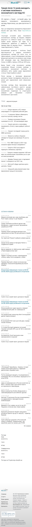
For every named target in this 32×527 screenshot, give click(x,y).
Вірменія (28, 403)
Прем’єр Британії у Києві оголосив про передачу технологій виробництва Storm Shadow (14, 263)
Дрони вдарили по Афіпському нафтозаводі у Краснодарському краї (15, 250)
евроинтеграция (12, 101)
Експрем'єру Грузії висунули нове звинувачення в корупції (12, 336)
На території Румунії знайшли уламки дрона (15, 238)
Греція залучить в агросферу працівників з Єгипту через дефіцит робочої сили (15, 126)
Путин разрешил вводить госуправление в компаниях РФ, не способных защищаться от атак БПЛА (16, 376)
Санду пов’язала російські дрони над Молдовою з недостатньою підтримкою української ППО (14, 225)
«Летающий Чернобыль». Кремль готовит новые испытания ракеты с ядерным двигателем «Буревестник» (14, 368)
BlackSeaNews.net (17, 504)
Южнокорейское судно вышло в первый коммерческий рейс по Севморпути (14, 308)
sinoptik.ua (18, 460)
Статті (3, 497)
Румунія (29, 236)
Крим (29, 319)
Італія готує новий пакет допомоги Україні (15, 297)
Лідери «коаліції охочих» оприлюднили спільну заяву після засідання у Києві (14, 256)
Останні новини (7, 211)
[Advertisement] (16, 191)
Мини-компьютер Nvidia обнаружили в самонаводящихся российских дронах (14, 391)
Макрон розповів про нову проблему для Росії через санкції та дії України (14, 218)
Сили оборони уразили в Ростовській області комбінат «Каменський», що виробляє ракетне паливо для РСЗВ (13, 421)
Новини (3, 494)
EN (28, 2)
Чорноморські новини (23, 493)
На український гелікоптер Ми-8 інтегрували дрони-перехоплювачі (15, 315)
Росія (29, 215)
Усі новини (27, 426)
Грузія (29, 333)
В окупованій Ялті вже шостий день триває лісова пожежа (15, 321)
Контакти (4, 506)
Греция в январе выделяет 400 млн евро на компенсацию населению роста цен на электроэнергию (16, 154)
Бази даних (5, 499)
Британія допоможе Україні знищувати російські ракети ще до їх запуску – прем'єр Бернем (15, 413)
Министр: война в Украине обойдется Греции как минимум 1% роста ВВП (15, 138)
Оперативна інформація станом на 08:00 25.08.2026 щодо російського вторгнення (15, 270)
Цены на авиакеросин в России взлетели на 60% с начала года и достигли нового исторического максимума (15, 384)
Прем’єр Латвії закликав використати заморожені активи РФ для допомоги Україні (16, 232)
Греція (29, 15)
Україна (29, 229)
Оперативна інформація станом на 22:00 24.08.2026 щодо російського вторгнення (15, 302)
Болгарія (28, 325)
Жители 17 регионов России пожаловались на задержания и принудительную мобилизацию (15, 399)
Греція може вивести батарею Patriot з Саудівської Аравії (14, 243)
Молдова (28, 221)
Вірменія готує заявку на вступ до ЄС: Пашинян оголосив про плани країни (13, 406)
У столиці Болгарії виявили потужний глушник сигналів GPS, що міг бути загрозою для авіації (15, 328)
